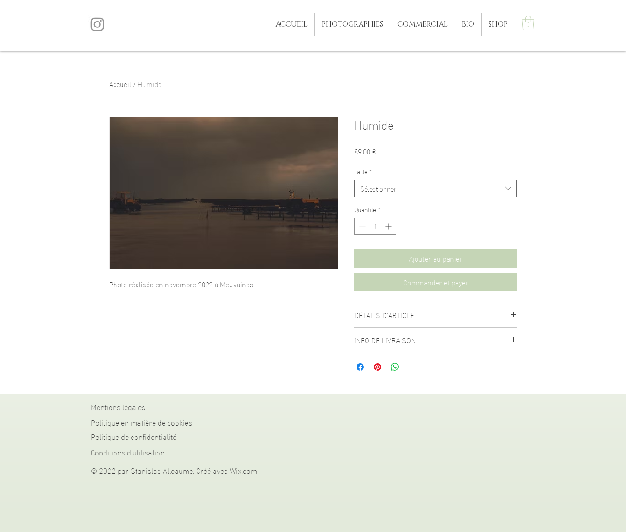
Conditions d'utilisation (128, 451)
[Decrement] (361, 226)
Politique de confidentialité (133, 436)
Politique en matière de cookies (141, 422)
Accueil (120, 83)
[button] (352, 24)
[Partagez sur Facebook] (360, 367)
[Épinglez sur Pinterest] (377, 367)
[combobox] (435, 188)
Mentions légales (118, 406)
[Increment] (389, 226)
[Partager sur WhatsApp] (395, 367)
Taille (363, 171)
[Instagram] (97, 24)
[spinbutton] (375, 226)
